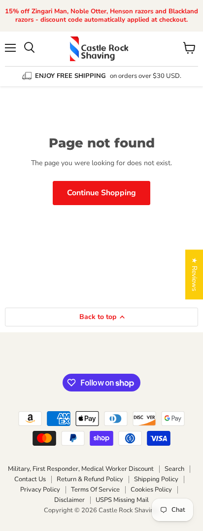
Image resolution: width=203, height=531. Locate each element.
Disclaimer (69, 500)
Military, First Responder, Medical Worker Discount (81, 468)
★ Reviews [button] (194, 274)
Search (174, 468)
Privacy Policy (40, 489)
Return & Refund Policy (90, 479)
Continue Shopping (101, 192)
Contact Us (30, 479)
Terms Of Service (95, 489)
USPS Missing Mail (122, 500)
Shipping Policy (156, 479)
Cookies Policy (151, 489)
